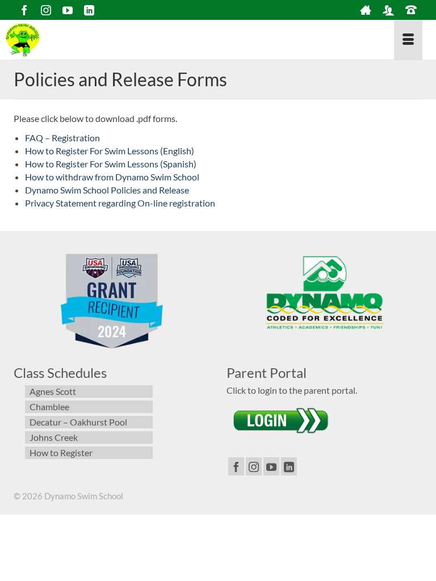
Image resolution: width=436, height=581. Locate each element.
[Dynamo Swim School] (37, 40)
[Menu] (408, 40)
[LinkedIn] (89, 10)
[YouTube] (67, 10)
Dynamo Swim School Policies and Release (107, 189)
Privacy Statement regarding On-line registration (120, 202)
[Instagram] (46, 10)
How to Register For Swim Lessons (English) (109, 150)
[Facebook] (24, 10)
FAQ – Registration (62, 137)
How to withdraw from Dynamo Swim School (112, 176)
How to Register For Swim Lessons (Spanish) (110, 163)
